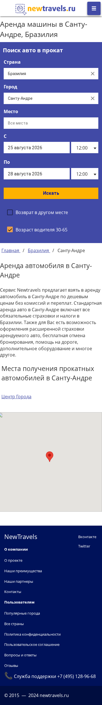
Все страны (14, 623)
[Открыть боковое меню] (94, 8)
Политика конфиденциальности (32, 634)
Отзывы (11, 665)
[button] (50, 456)
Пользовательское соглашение (32, 644)
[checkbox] (37, 212)
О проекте (13, 560)
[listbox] (84, 147)
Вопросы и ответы (20, 655)
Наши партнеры (18, 581)
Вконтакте (87, 536)
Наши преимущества (23, 570)
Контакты (12, 591)
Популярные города (22, 613)
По (7, 162)
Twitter (84, 546)
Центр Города (16, 396)
